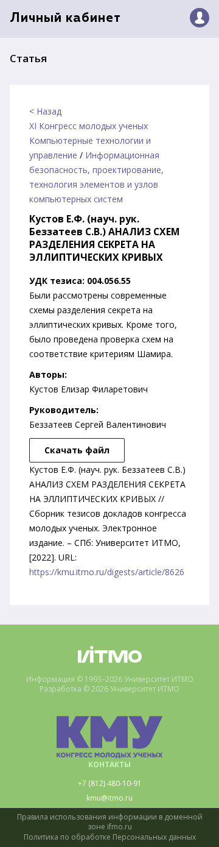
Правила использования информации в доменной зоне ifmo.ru (110, 822)
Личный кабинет (65, 18)
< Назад (45, 111)
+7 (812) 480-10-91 (110, 784)
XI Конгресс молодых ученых (88, 126)
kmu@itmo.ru (109, 798)
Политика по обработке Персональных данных (110, 837)
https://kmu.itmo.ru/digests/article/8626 (106, 572)
